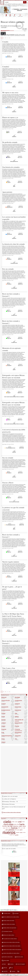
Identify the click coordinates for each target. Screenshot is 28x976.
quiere (21, 829)
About (4, 964)
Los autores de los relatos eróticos (10, 938)
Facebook (13, 971)
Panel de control (19, 956)
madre (20, 826)
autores (14, 16)
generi (10, 16)
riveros (9, 832)
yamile (16, 835)
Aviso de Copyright (21, 964)
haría (21, 824)
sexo (21, 832)
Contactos (11, 964)
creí (20, 822)
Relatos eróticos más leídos (8, 920)
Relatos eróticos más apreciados (9, 927)
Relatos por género (5, 695)
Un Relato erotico (6, 913)
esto (11, 824)
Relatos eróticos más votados (9, 924)
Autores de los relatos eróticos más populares (12, 949)
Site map (5, 967)
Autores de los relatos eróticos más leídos (11, 942)
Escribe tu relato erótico (8, 956)
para (7, 829)
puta (16, 829)
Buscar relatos (6, 960)
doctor (23, 821)
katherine (15, 826)
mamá (24, 826)
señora (24, 832)
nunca (14, 828)
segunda (17, 832)
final (18, 824)
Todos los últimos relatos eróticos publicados (12, 812)
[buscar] (24, 2)
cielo (7, 821)
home (6, 16)
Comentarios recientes (7, 931)
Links (12, 967)
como (16, 821)
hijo (11, 826)
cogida (13, 821)
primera (11, 830)
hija (8, 826)
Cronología (16, 913)
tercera (11, 834)
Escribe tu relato (20, 16)
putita (18, 829)
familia (15, 824)
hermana (4, 826)
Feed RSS (5, 971)
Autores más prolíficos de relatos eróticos (11, 953)
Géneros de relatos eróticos (8, 935)
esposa (6, 824)
